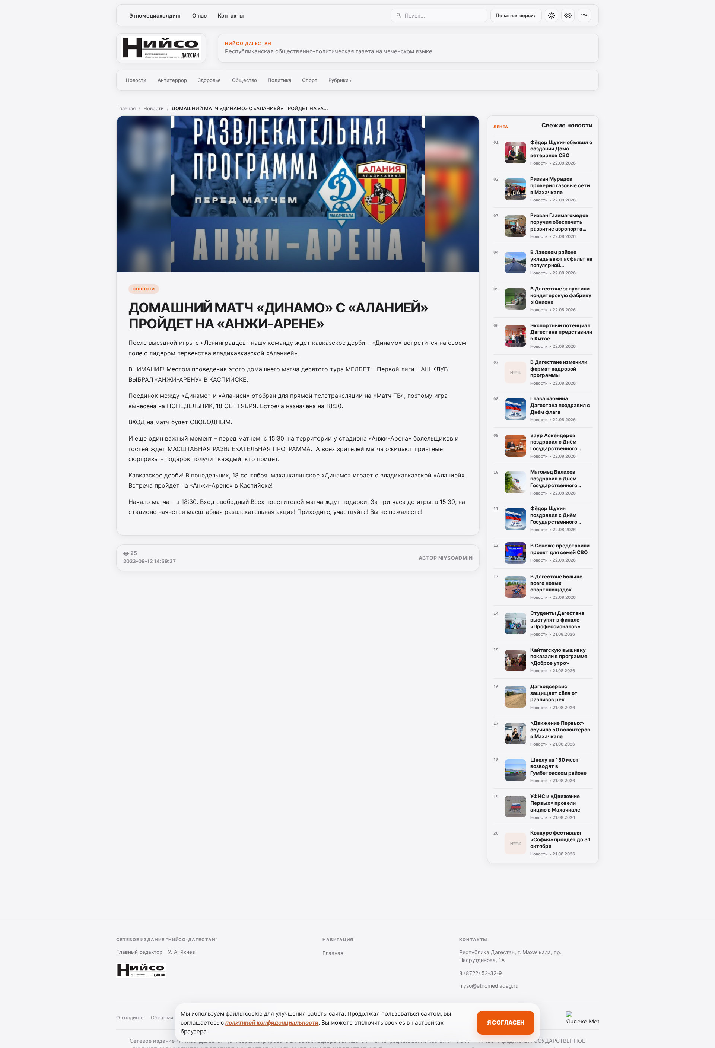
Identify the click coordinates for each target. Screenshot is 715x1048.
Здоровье (209, 80)
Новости (136, 80)
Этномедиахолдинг (155, 15)
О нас (199, 15)
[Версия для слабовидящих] (568, 15)
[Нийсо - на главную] (161, 48)
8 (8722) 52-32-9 (480, 973)
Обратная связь (169, 1017)
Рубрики (340, 80)
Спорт (309, 80)
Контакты (231, 15)
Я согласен (505, 1022)
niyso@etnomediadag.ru (488, 985)
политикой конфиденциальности (271, 1022)
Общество (244, 80)
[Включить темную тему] (551, 15)
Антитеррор (172, 80)
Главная (126, 108)
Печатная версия (516, 15)
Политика (279, 80)
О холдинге (129, 1017)
